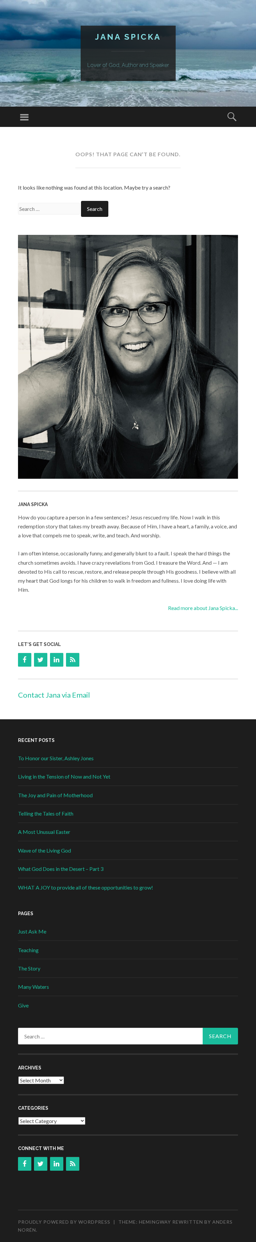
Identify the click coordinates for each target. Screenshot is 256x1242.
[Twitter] (40, 660)
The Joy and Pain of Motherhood (55, 795)
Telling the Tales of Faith (45, 813)
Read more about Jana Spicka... (203, 608)
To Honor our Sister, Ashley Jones (56, 758)
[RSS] (72, 660)
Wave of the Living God (44, 850)
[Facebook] (24, 660)
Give (23, 1005)
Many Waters (33, 986)
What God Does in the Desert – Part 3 (60, 869)
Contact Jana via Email (54, 694)
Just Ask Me (32, 931)
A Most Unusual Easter (44, 832)
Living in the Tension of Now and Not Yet (64, 776)
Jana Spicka (128, 37)
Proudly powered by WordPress (64, 1222)
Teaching (28, 950)
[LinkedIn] (56, 660)
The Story (29, 968)
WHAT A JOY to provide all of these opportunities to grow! (85, 887)
